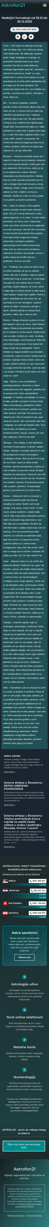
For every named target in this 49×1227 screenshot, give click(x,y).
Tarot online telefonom (24, 1017)
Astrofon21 (13, 5)
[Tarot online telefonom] (24, 1010)
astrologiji (24, 1099)
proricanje (24, 1104)
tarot (16, 1104)
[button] (45, 5)
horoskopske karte (30, 1110)
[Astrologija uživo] (24, 977)
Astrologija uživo (24, 984)
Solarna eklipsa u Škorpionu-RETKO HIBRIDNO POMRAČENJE (23, 785)
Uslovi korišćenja (34, 1215)
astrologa (12, 1101)
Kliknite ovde (25, 957)
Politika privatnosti (15, 1215)
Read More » (9, 771)
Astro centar (12, 755)
